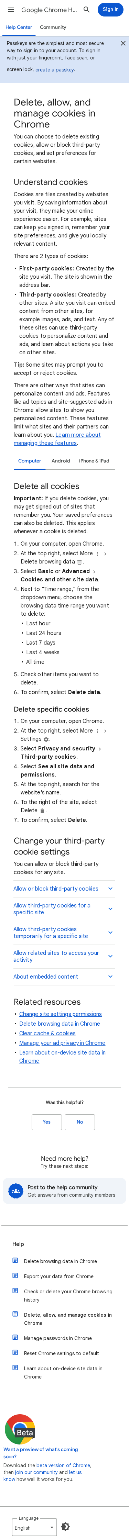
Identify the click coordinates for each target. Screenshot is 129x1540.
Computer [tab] (29, 461)
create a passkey (54, 70)
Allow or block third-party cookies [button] (55, 888)
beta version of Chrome (63, 1465)
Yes (47, 1122)
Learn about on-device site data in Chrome (63, 1372)
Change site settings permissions (60, 1014)
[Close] (123, 44)
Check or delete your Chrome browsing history (68, 1295)
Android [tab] (61, 461)
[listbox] (34, 1527)
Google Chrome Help (49, 10)
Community (53, 27)
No (80, 1122)
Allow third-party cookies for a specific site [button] (51, 909)
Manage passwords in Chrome (58, 1338)
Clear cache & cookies (47, 1033)
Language (29, 1518)
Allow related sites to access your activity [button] (56, 956)
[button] (11, 9)
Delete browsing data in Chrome (59, 1023)
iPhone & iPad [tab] (94, 461)
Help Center (19, 27)
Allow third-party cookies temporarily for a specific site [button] (50, 933)
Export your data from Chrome (59, 1276)
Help (18, 1244)
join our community (36, 1472)
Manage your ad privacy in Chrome (62, 1043)
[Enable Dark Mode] (65, 1526)
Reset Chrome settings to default (61, 1353)
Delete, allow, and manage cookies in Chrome (68, 1319)
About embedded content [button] (45, 976)
